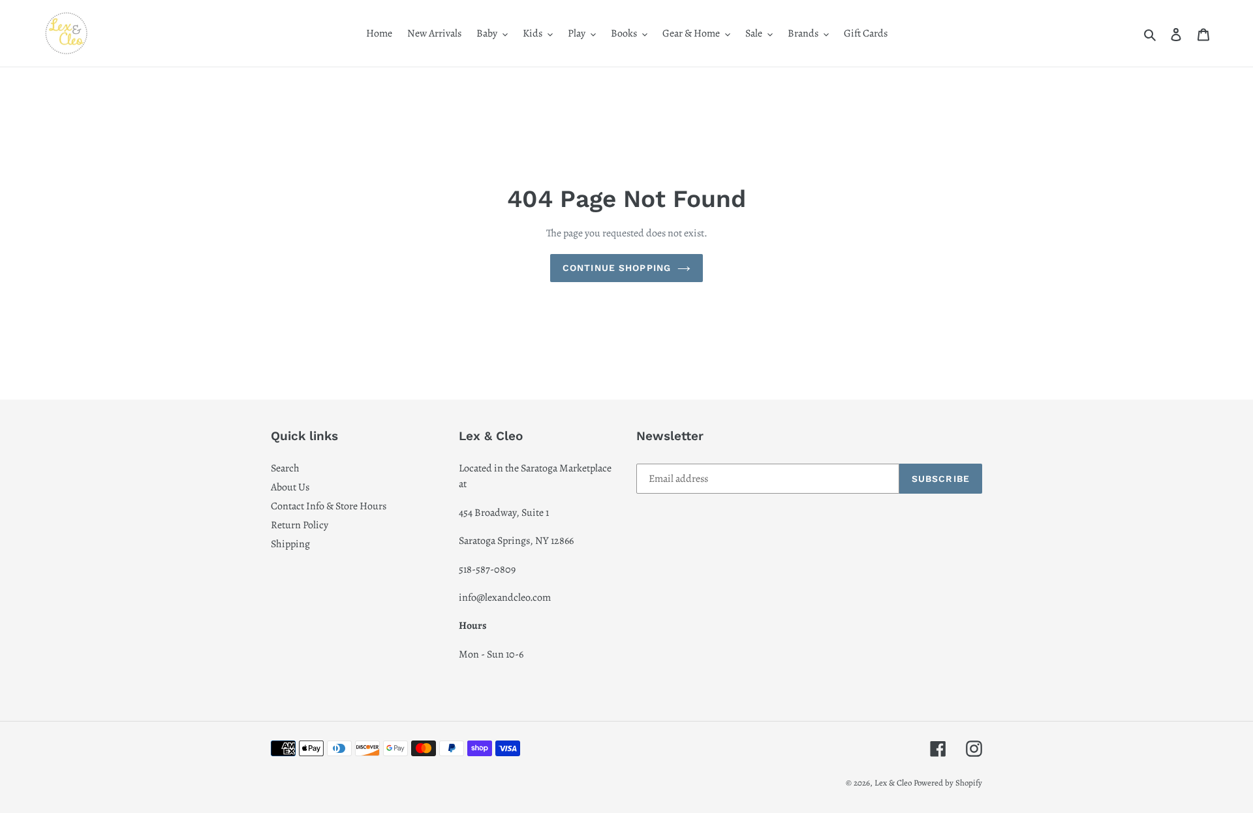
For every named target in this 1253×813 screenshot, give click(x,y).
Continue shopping (617, 268)
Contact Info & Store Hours (328, 506)
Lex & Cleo (893, 782)
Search (285, 468)
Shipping (290, 544)
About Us (290, 487)
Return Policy (299, 525)
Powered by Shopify (948, 782)
